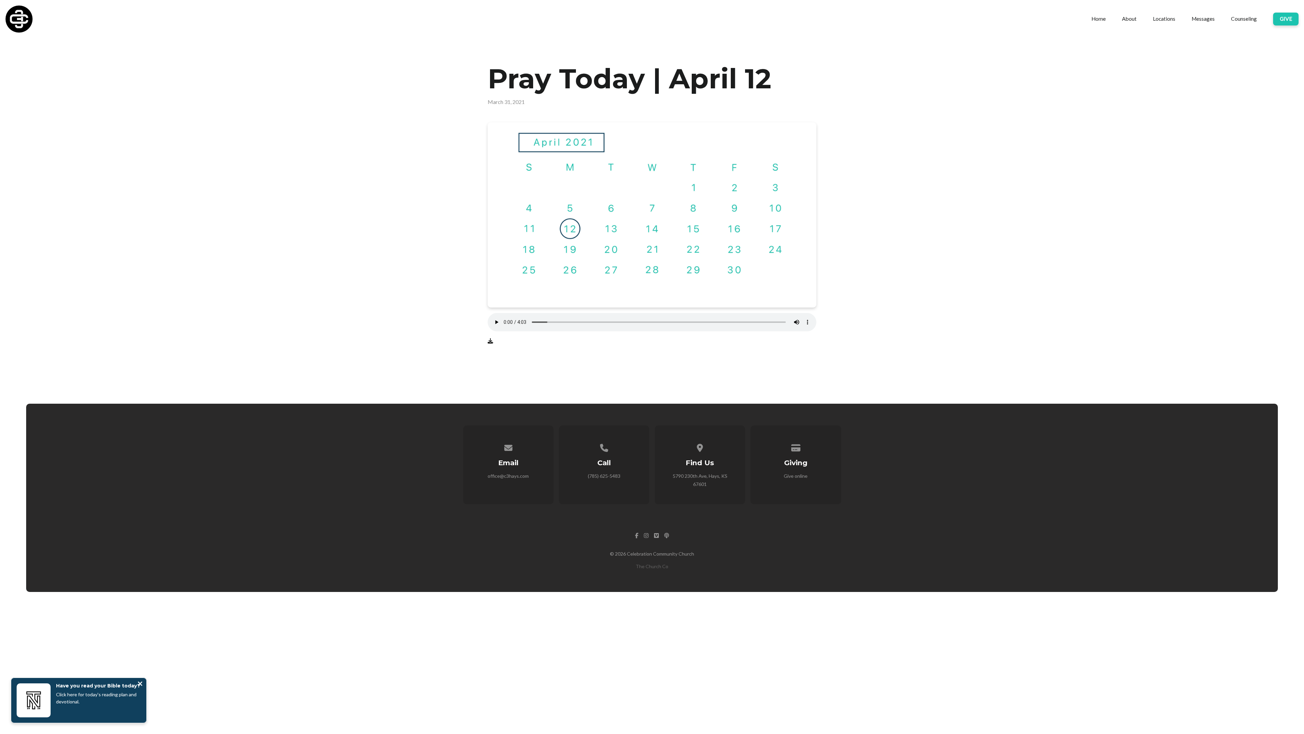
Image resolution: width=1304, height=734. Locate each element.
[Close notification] (140, 684)
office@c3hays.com (508, 476)
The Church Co (652, 566)
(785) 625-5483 (604, 476)
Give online (796, 476)
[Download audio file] (490, 341)
